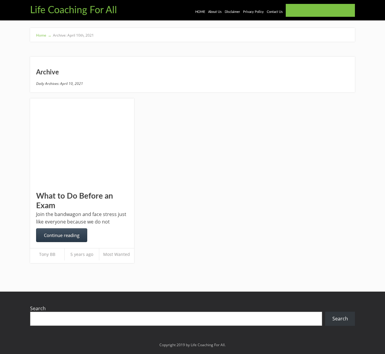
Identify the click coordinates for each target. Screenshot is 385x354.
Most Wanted (116, 254)
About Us (215, 12)
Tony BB (47, 254)
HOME (200, 12)
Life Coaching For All (73, 10)
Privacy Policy (253, 12)
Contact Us (275, 12)
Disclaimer (232, 12)
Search (38, 308)
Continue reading (61, 235)
